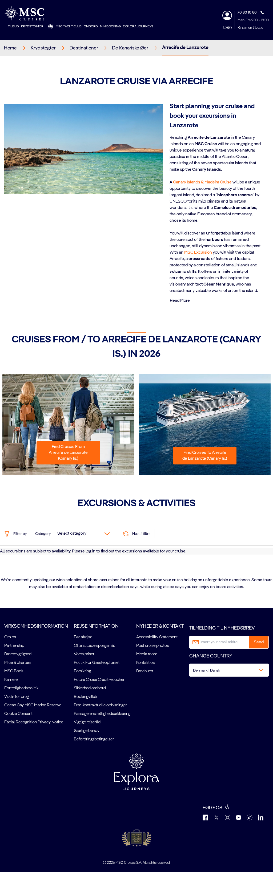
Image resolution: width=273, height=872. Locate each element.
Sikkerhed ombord (90, 688)
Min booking (110, 26)
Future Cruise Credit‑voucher (99, 680)
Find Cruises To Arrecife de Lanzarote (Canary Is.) (204, 456)
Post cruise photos (152, 646)
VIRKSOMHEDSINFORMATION (36, 626)
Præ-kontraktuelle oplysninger (100, 705)
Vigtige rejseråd (87, 722)
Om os (10, 637)
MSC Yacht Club (69, 26)
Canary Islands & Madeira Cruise (202, 182)
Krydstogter (32, 26)
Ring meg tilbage (250, 27)
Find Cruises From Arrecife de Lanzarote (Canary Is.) (68, 453)
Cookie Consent (18, 714)
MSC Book (13, 671)
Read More (180, 301)
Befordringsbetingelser (94, 739)
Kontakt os (145, 663)
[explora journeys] (136, 771)
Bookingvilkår (86, 697)
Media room (146, 654)
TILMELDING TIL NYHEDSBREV (222, 628)
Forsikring (82, 671)
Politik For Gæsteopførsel (96, 663)
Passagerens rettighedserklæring (102, 714)
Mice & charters (17, 663)
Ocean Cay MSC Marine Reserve (32, 705)
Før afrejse (83, 637)
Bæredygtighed (17, 654)
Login (227, 27)
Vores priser (84, 654)
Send (259, 642)
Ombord (91, 26)
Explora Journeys (138, 26)
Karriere (11, 680)
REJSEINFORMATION (96, 626)
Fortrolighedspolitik (21, 688)
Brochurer (144, 671)
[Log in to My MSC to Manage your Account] (227, 15)
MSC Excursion (198, 252)
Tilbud (13, 26)
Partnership (14, 646)
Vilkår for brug (16, 697)
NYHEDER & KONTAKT (160, 626)
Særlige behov (86, 731)
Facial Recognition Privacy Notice (33, 722)
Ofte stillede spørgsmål (94, 646)
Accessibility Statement (157, 637)
